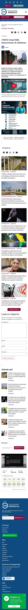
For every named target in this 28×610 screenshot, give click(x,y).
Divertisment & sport (7, 556)
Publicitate (5, 532)
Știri (8, 171)
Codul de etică (6, 571)
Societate (4, 28)
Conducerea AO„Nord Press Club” (11, 567)
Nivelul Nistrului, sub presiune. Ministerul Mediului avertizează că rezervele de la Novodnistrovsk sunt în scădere (17, 388)
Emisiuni (4, 558)
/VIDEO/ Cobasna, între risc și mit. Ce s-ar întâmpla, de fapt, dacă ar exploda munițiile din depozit (13, 176)
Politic (3, 546)
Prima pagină (4, 24)
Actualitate (4, 196)
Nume (3, 340)
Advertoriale (5, 560)
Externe (4, 548)
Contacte (4, 585)
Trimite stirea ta (6, 591)
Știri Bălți (11, 28)
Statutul (4, 575)
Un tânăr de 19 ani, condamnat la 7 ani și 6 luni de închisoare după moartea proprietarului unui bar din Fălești (13, 228)
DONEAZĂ (14, 606)
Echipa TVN (5, 528)
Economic (4, 550)
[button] (12, 32)
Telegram (15, 96)
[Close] (24, 595)
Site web (3, 351)
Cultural (4, 554)
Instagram (22, 96)
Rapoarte (4, 573)
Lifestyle (10, 248)
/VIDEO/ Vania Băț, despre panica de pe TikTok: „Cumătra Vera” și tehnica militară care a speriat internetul (13, 278)
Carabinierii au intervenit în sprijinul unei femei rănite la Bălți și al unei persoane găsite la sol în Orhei (13, 303)
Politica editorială (6, 569)
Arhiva (4, 589)
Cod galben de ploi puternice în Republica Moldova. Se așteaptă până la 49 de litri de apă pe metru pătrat (14, 253)
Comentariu (5, 322)
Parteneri (4, 530)
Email (3, 346)
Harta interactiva (6, 587)
